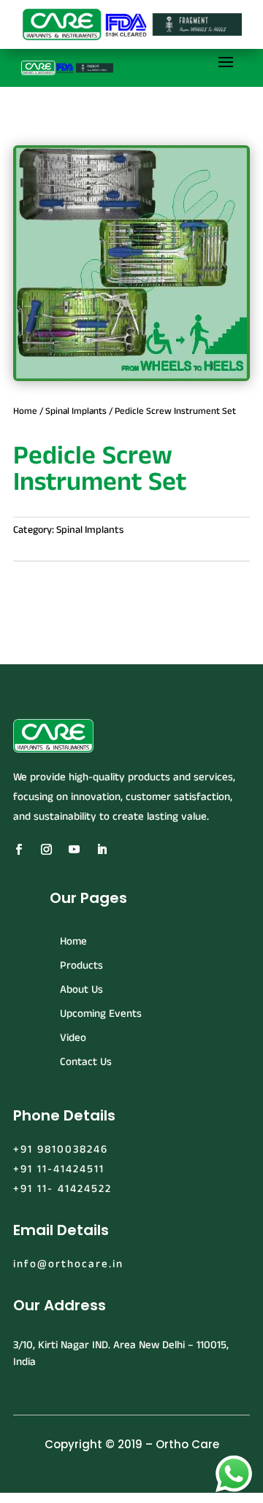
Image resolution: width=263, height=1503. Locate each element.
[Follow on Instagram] (46, 850)
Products (81, 965)
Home (25, 411)
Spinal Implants (76, 411)
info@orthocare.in (68, 1264)
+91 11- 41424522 (62, 1188)
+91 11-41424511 (58, 1169)
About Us (81, 989)
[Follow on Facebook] (18, 850)
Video (73, 1037)
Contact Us (86, 1061)
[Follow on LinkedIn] (102, 850)
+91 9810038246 (60, 1149)
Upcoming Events (101, 1013)
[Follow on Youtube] (74, 850)
